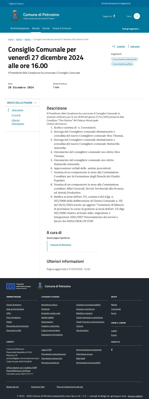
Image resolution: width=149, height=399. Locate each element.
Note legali (80, 358)
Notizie (114, 304)
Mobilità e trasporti (84, 313)
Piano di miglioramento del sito (70, 386)
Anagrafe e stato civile (50, 313)
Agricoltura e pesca (49, 304)
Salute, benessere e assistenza (89, 317)
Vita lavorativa (82, 330)
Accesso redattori (135, 396)
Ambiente (45, 309)
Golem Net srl (71, 396)
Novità (35, 28)
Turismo (79, 326)
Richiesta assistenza (50, 362)
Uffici (8, 313)
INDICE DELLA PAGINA (19, 103)
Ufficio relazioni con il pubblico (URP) (21, 367)
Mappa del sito (12, 386)
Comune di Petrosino (60, 245)
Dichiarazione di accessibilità (88, 362)
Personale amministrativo (17, 326)
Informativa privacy (84, 354)
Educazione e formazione (52, 334)
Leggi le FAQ (46, 349)
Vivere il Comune (62, 28)
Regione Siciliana (16, 3)
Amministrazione (19, 28)
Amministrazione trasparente (116, 3)
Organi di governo (13, 304)
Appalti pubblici (47, 317)
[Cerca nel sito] (137, 16)
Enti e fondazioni (13, 317)
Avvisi (113, 313)
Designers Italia (119, 396)
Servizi (46, 28)
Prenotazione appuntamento (53, 354)
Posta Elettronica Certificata (18, 370)
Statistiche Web (38, 386)
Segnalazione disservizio (51, 358)
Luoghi (114, 330)
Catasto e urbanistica (50, 326)
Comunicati (116, 309)
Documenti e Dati (13, 330)
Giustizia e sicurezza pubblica (88, 304)
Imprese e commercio (85, 309)
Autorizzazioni (47, 321)
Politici (9, 321)
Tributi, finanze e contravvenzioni (90, 321)
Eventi (114, 335)
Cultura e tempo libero (50, 330)
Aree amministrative (15, 309)
